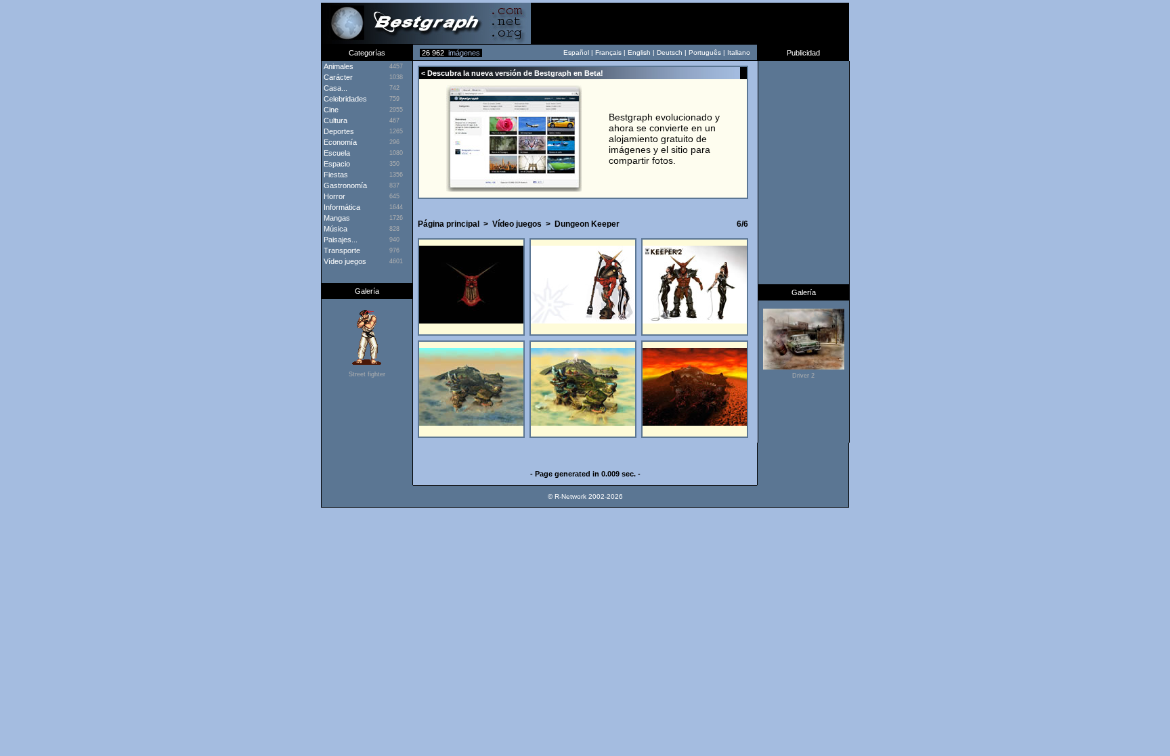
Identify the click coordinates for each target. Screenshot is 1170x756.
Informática (341, 207)
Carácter (337, 77)
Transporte (341, 250)
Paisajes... (340, 240)
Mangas (336, 218)
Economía (339, 142)
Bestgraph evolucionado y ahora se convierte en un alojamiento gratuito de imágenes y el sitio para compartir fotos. (664, 139)
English (639, 52)
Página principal (448, 224)
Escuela (336, 153)
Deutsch (669, 52)
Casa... (334, 88)
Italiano (738, 52)
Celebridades (344, 99)
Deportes (338, 131)
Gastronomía (344, 185)
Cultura (334, 120)
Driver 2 (803, 375)
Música (334, 229)
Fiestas (335, 175)
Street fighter (367, 374)
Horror (333, 196)
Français (608, 52)
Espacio (336, 164)
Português (705, 52)
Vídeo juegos (517, 224)
